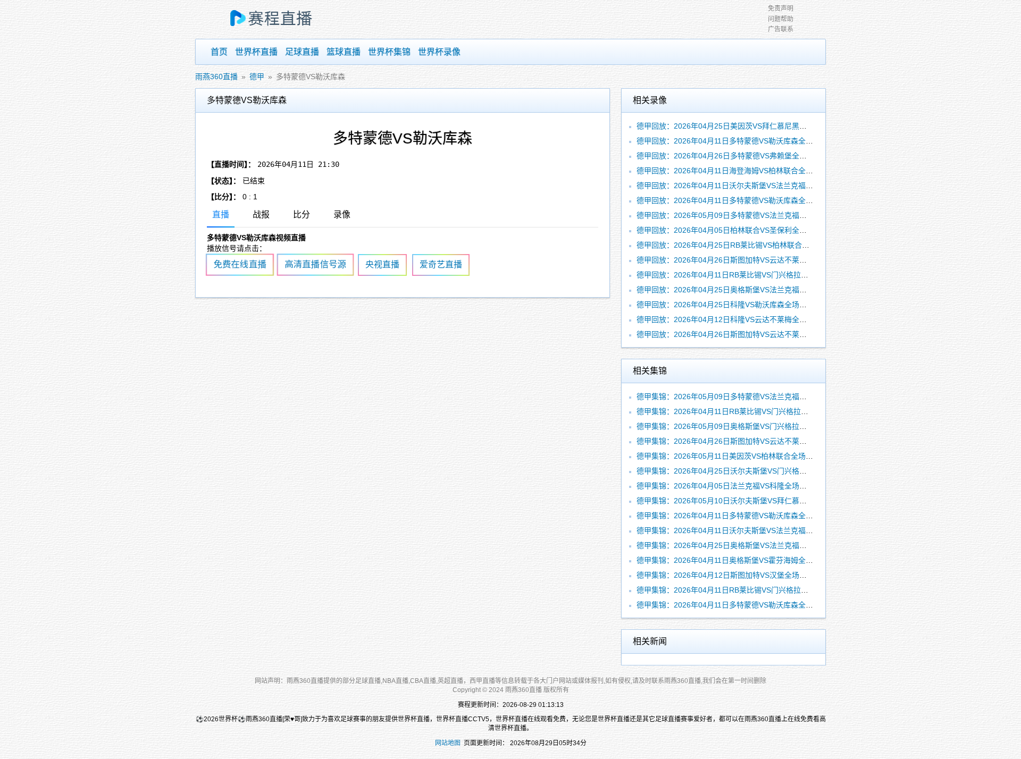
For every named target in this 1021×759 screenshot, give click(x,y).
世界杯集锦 (389, 51)
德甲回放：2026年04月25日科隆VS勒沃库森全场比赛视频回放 (740, 304)
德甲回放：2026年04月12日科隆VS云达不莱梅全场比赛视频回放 (744, 319)
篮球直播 (344, 51)
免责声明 (780, 8)
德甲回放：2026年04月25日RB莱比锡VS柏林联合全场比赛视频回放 (749, 245)
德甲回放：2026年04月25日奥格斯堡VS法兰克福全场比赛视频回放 (748, 289)
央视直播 (382, 264)
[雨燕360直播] (281, 20)
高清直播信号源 (315, 264)
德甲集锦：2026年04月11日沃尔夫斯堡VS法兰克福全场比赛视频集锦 (751, 530)
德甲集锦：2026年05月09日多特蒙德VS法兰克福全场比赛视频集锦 (748, 396)
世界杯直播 (256, 51)
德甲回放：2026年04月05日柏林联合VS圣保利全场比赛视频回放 (744, 230)
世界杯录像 (439, 51)
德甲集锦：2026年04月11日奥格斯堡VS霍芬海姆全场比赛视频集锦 (747, 560)
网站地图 (448, 743)
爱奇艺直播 (441, 264)
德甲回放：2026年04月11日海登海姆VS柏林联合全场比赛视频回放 (747, 170)
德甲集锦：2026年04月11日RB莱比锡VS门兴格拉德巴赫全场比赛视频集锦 (760, 411)
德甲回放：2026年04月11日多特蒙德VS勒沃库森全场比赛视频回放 (747, 141)
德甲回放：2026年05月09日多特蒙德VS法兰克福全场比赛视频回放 (748, 215)
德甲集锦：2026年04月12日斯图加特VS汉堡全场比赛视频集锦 (740, 575)
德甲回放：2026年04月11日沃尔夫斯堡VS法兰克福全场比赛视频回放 (751, 185)
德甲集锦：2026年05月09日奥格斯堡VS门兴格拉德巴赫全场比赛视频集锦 (759, 426)
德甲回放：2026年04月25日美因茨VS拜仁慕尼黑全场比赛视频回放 (748, 126)
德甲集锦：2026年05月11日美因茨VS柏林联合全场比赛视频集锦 (743, 456)
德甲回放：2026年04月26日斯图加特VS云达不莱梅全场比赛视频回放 (751, 260)
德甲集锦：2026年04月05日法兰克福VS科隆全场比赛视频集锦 (740, 486)
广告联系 (780, 29)
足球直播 (302, 51)
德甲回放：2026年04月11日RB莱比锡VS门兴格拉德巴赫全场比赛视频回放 (760, 275)
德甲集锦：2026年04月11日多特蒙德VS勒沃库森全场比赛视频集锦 (747, 515)
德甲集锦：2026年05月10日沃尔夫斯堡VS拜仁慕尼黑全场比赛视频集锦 (755, 500)
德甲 (256, 76)
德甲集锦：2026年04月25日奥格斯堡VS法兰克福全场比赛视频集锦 (748, 545)
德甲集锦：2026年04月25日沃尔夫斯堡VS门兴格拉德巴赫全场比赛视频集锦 (763, 471)
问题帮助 (780, 19)
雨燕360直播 (216, 76)
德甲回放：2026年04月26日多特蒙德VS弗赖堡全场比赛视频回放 (744, 155)
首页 (219, 51)
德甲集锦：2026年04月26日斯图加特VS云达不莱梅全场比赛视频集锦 (751, 441)
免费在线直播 (240, 264)
